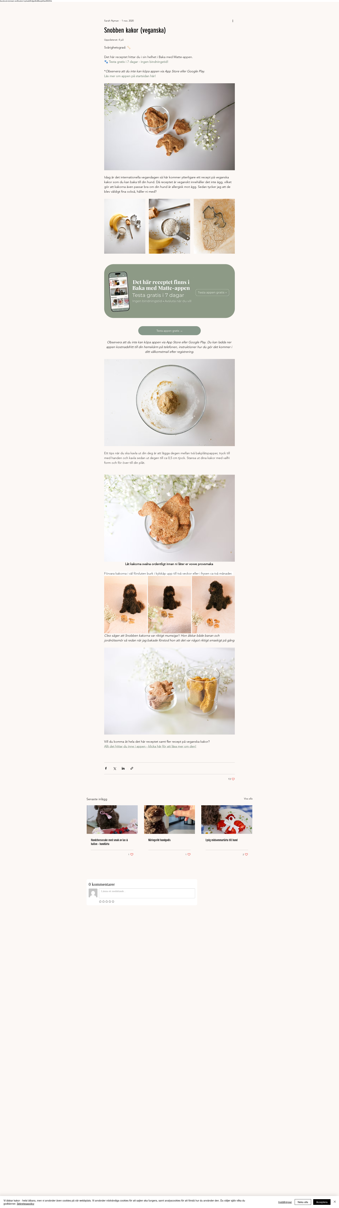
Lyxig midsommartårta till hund (221, 840)
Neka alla (303, 1202)
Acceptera (322, 1202)
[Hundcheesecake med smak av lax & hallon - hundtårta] (112, 819)
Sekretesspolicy (25, 1203)
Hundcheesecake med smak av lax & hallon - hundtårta (109, 842)
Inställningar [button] (285, 1202)
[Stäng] (335, 1202)
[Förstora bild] (124, 226)
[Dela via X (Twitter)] (114, 768)
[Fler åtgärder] (233, 21)
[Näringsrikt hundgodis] (169, 819)
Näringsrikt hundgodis (159, 840)
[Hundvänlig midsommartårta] (226, 819)
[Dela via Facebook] (106, 768)
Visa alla (248, 798)
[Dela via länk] (131, 768)
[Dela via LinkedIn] (123, 768)
